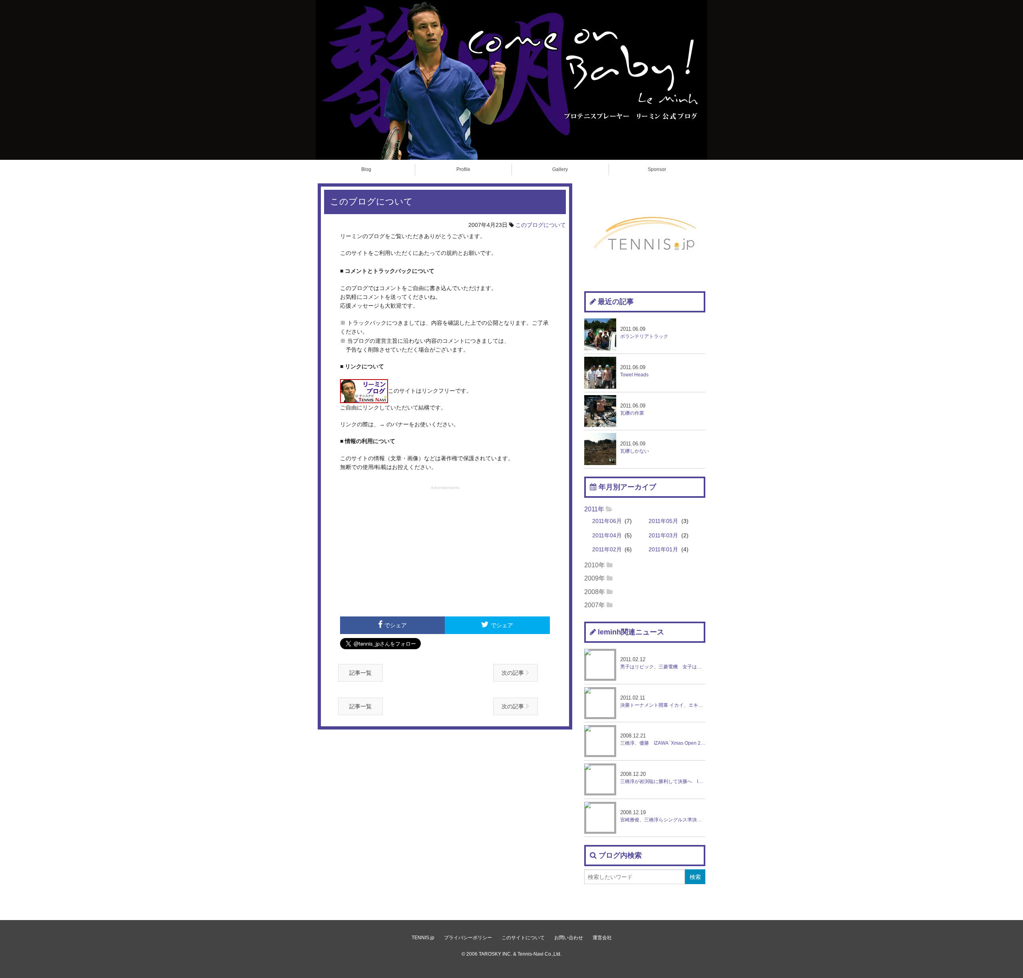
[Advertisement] (445, 550)
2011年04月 (607, 536)
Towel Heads (634, 371)
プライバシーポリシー (468, 937)
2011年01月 (663, 550)
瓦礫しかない (634, 447)
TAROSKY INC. (495, 954)
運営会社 (602, 937)
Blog (366, 169)
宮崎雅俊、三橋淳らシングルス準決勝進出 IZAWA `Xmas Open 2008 (662, 816)
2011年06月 (607, 521)
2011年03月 (663, 536)
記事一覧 (360, 673)
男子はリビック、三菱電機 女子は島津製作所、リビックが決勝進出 (662, 663)
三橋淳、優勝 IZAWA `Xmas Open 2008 (662, 739)
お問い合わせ (568, 937)
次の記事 (513, 673)
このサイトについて (523, 937)
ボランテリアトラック (644, 332)
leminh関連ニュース (631, 632)
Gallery (560, 169)
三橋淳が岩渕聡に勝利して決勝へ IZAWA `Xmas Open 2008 (662, 777)
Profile (463, 169)
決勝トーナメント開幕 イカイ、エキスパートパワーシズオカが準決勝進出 (662, 701)
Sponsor (657, 169)
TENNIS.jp (423, 937)
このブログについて (540, 225)
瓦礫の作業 (632, 409)
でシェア (395, 625)
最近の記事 (616, 302)
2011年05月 (663, 521)
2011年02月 (607, 550)
